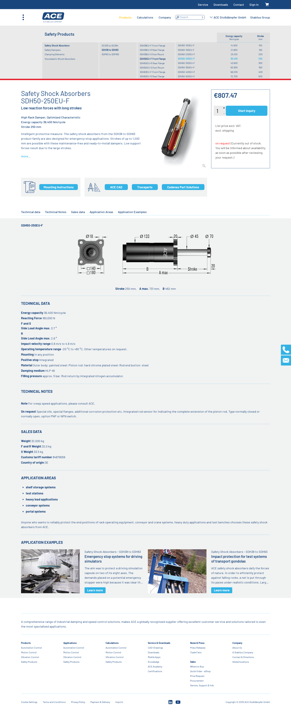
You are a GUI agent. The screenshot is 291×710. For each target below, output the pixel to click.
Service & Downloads (159, 643)
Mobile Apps (154, 657)
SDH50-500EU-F (186, 76)
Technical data (30, 212)
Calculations (112, 643)
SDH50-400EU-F (186, 72)
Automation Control (31, 647)
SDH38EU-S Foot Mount (152, 54)
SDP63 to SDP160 (110, 54)
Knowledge (153, 661)
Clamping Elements (54, 54)
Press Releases (197, 647)
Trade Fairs (196, 652)
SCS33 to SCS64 (110, 45)
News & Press (197, 643)
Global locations (240, 661)
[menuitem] (125, 17)
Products (26, 643)
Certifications (155, 671)
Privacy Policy (78, 702)
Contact (238, 4)
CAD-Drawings (155, 647)
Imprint (119, 702)
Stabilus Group (260, 17)
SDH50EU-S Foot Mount (152, 67)
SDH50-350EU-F (186, 67)
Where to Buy (197, 666)
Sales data (78, 212)
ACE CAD (116, 187)
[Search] (202, 17)
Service (203, 4)
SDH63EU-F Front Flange (152, 72)
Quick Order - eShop (200, 671)
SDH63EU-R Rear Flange (152, 76)
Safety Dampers (53, 49)
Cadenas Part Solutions (183, 187)
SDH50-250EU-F (186, 58)
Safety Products (29, 661)
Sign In (254, 4)
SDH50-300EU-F (186, 63)
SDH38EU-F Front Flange (152, 45)
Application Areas (101, 212)
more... (26, 156)
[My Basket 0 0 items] (267, 5)
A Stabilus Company (242, 652)
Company (237, 643)
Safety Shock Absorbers (57, 45)
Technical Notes (55, 212)
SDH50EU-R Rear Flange (152, 63)
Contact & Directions (243, 657)
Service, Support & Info (202, 685)
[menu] (145, 17)
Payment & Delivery (100, 702)
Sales (193, 661)
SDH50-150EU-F (186, 49)
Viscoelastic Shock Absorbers (60, 58)
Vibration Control (30, 657)
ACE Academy (155, 666)
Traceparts (144, 187)
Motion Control (29, 652)
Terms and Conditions (54, 702)
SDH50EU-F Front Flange (153, 58)
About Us (237, 647)
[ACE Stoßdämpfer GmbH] (53, 17)
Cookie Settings (29, 702)
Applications (70, 643)
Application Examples (132, 212)
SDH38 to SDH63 (110, 49)
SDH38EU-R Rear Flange (152, 49)
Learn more (95, 590)
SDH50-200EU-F (186, 54)
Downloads (221, 4)
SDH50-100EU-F (186, 45)
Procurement (197, 680)
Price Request (197, 675)
